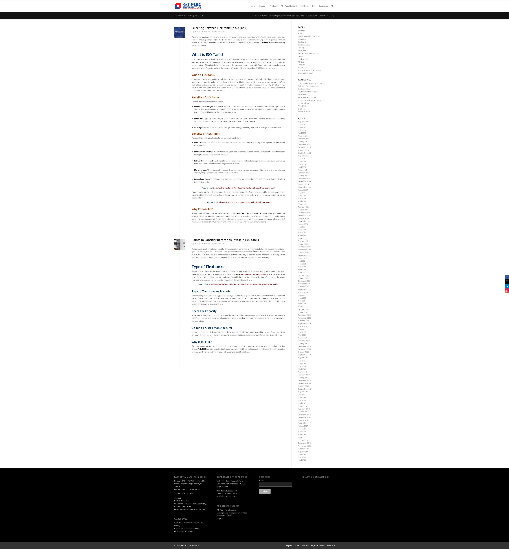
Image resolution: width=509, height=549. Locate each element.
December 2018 (304, 380)
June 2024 (302, 195)
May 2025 (302, 164)
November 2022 (304, 249)
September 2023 (304, 221)
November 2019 (304, 349)
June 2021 (302, 298)
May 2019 (302, 366)
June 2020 (302, 332)
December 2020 (304, 315)
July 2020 (301, 329)
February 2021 (304, 309)
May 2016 (302, 457)
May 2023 (302, 232)
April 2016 (302, 460)
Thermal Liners (304, 111)
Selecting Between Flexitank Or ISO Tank (219, 28)
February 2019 (304, 375)
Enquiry (301, 47)
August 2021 (303, 292)
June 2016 (302, 454)
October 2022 (303, 252)
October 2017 (303, 420)
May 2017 (302, 431)
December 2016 (304, 443)
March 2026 (302, 136)
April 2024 (302, 201)
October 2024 (303, 184)
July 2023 (301, 227)
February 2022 (304, 275)
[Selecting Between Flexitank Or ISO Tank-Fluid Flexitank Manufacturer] (179, 32)
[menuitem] (252, 6)
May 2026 (302, 130)
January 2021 (303, 312)
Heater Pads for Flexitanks (308, 53)
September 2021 (304, 289)
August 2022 (303, 258)
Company (302, 39)
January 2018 (303, 411)
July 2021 (301, 295)
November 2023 (304, 215)
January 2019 (303, 377)
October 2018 (303, 386)
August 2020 (303, 326)
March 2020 (302, 338)
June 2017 (302, 429)
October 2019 (303, 352)
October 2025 (303, 150)
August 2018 (303, 392)
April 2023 (302, 235)
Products (301, 65)
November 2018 (304, 383)
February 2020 (304, 340)
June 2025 (302, 161)
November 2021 (304, 284)
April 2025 (302, 167)
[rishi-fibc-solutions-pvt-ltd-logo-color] (188, 6)
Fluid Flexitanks (219, 31)
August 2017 (303, 426)
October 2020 (303, 321)
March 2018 (302, 406)
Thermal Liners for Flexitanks (309, 70)
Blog (300, 33)
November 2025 (304, 147)
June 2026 (302, 127)
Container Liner (304, 45)
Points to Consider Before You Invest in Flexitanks (225, 240)
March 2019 (302, 372)
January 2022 (303, 278)
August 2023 (303, 224)
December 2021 (304, 281)
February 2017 (304, 440)
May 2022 (302, 266)
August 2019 (303, 357)
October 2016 (303, 448)
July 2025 (301, 158)
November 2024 (304, 181)
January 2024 (303, 210)
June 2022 (302, 264)
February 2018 (304, 409)
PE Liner (301, 62)
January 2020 (303, 343)
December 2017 (304, 414)
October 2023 (303, 218)
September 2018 (304, 389)
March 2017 (302, 437)
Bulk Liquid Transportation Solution (312, 83)
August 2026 (303, 121)
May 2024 (302, 198)
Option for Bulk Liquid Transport (311, 100)
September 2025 (304, 153)
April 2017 (302, 434)
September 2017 (304, 423)
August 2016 (303, 451)
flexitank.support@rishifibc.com (192, 509)
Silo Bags (301, 109)
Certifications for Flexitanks (309, 36)
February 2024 (304, 207)
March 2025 (302, 170)
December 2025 (304, 144)
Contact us (302, 42)
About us (301, 30)
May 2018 (302, 400)
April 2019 (302, 369)
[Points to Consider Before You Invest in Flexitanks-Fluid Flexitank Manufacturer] (179, 244)
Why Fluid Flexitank (305, 73)
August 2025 (303, 156)
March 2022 (302, 272)
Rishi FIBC (302, 106)
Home (300, 56)
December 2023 (304, 212)
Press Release (304, 103)
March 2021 (302, 306)
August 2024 (303, 190)
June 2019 (302, 363)
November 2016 (304, 446)
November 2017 (304, 417)
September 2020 (304, 323)
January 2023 (303, 244)
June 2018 (302, 397)
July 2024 (301, 193)
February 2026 (304, 138)
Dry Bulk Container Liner (307, 92)
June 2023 (302, 229)
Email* (261, 480)
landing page (303, 59)
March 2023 (302, 238)
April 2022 (302, 269)
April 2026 (302, 133)
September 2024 (304, 187)
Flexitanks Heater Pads (307, 97)
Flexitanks (207, 31)
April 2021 (302, 303)
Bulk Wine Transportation (308, 86)
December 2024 (304, 178)
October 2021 (303, 286)
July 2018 (301, 394)
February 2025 (304, 173)
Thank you (302, 67)
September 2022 (304, 255)
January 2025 (303, 175)
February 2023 (304, 241)
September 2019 (304, 355)
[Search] (332, 6)
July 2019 (301, 360)
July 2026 (301, 124)
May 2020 (302, 335)
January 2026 (303, 141)
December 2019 (304, 346)
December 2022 (304, 247)
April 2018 (302, 403)
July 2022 (301, 261)
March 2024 (302, 204)
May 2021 (302, 301)
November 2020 (304, 318)
